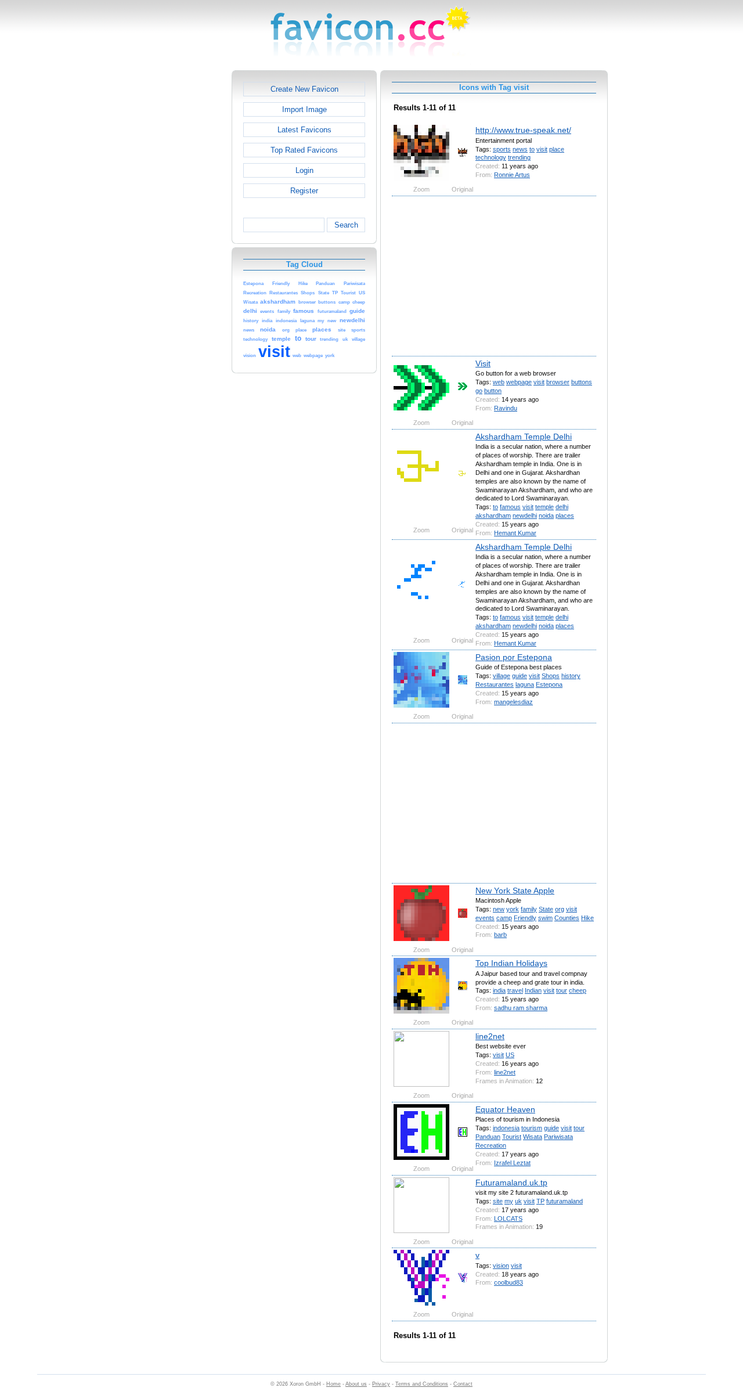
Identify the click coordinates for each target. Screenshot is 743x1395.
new (498, 909)
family (529, 909)
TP (540, 1201)
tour (561, 990)
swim (545, 917)
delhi (562, 506)
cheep (577, 990)
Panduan (487, 1136)
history (570, 675)
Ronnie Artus (512, 174)
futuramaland (564, 1201)
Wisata (532, 1136)
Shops (551, 675)
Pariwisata (558, 1136)
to (532, 149)
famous (510, 506)
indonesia (506, 1127)
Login (304, 170)
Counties (566, 917)
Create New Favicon (304, 89)
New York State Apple (514, 890)
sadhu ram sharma (520, 1007)
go (478, 390)
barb (500, 934)
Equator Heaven (505, 1109)
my (508, 1201)
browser (557, 382)
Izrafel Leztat (512, 1162)
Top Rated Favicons (304, 150)
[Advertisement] (181, 244)
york (512, 909)
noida (546, 515)
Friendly (525, 917)
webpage (519, 382)
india (499, 990)
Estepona (549, 684)
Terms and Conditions (421, 1384)
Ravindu (505, 408)
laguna (524, 684)
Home (333, 1384)
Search (346, 225)
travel (515, 990)
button (493, 390)
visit (541, 149)
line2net (489, 1036)
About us (356, 1384)
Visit (482, 363)
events (485, 917)
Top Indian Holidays (511, 963)
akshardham (493, 515)
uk (518, 1201)
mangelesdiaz (513, 701)
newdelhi (525, 515)
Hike (587, 917)
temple (544, 506)
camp (504, 917)
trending (519, 157)
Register (304, 190)
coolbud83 (508, 1282)
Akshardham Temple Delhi (523, 436)
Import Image (304, 109)
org (559, 909)
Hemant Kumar (515, 532)
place (556, 149)
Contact (463, 1384)
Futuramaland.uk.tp (511, 1182)
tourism (531, 1127)
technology (490, 157)
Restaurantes (494, 684)
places (565, 515)
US (510, 1054)
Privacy (381, 1384)
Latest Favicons (304, 129)
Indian (533, 990)
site (498, 1201)
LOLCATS (508, 1218)
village (501, 675)
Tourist (511, 1136)
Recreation (490, 1145)
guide (519, 675)
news (520, 149)
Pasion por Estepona (513, 657)
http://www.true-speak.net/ (523, 130)
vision (501, 1265)
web (498, 382)
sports (502, 149)
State (546, 909)
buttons (581, 382)
